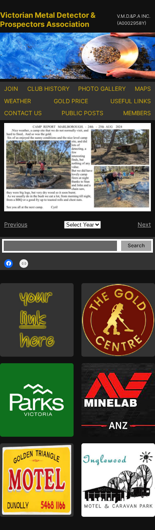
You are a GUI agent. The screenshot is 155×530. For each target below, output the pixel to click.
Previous (15, 224)
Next (144, 224)
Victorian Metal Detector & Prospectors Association (47, 19)
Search (136, 245)
